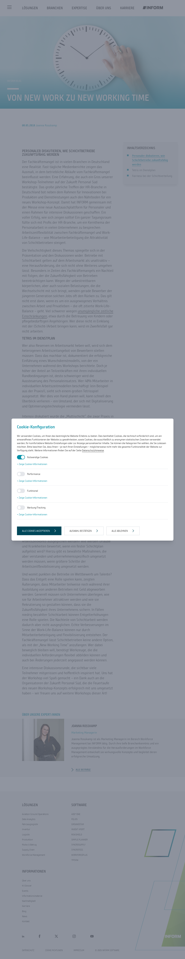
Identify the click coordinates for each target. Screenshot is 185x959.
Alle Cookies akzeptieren (36, 530)
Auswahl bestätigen (81, 530)
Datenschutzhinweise (93, 450)
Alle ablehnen (120, 530)
